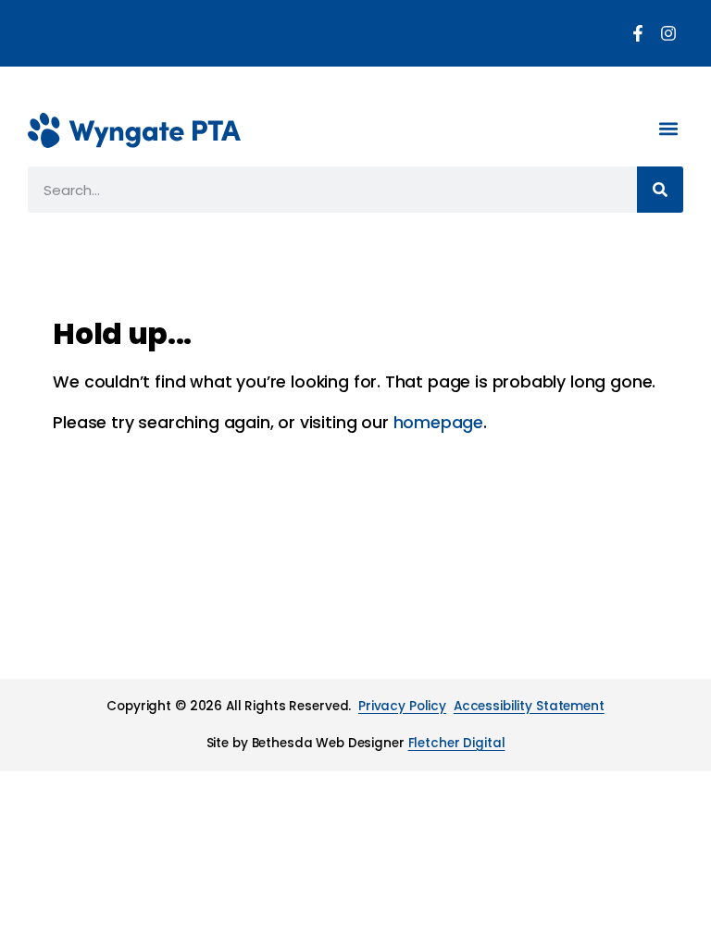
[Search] (660, 189)
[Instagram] (668, 33)
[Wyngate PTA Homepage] (134, 130)
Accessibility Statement (529, 706)
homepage (438, 423)
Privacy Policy (402, 706)
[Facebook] (638, 33)
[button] (668, 128)
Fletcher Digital (456, 743)
